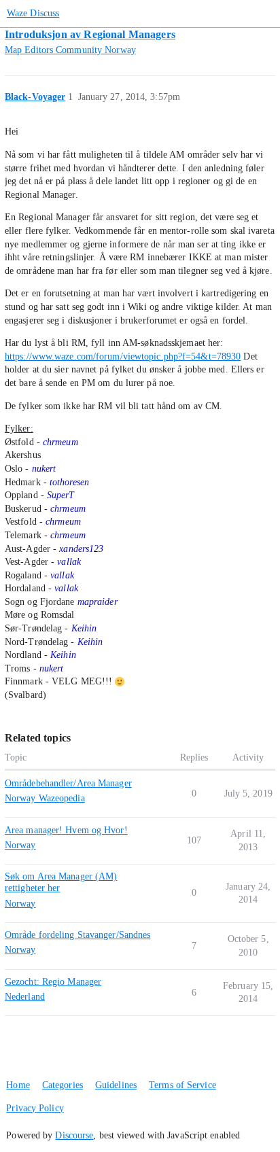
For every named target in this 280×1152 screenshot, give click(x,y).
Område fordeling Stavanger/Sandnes (77, 935)
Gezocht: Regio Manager (53, 982)
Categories (62, 1085)
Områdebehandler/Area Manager (68, 783)
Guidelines (116, 1085)
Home (17, 1085)
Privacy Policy (34, 1108)
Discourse (74, 1135)
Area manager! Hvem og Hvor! (66, 830)
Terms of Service (182, 1085)
